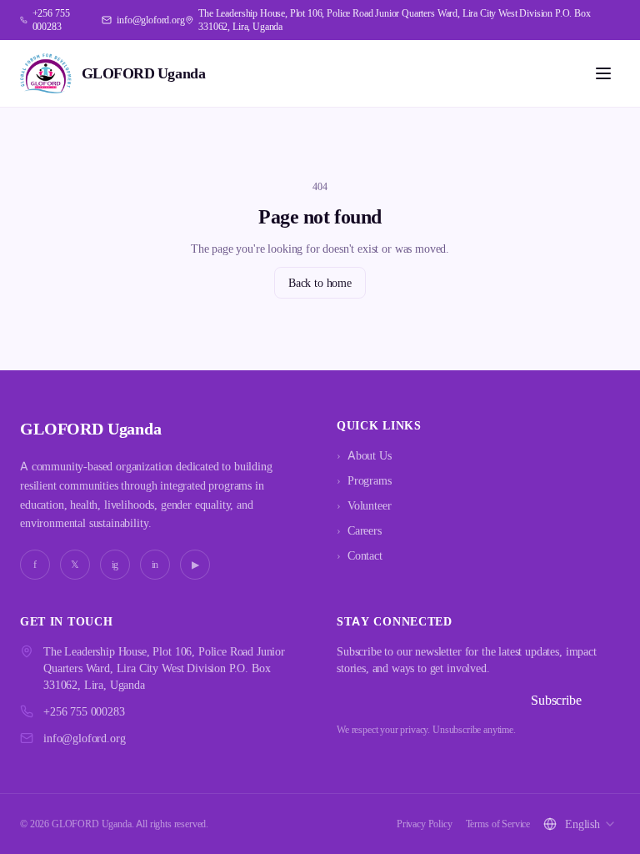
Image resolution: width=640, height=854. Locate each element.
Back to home (320, 282)
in (155, 564)
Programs (364, 480)
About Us (364, 455)
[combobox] (591, 824)
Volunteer (364, 505)
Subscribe (556, 699)
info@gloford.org (84, 738)
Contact (359, 555)
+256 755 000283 (84, 711)
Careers (359, 530)
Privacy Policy (424, 823)
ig (115, 564)
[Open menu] (603, 73)
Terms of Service (498, 823)
